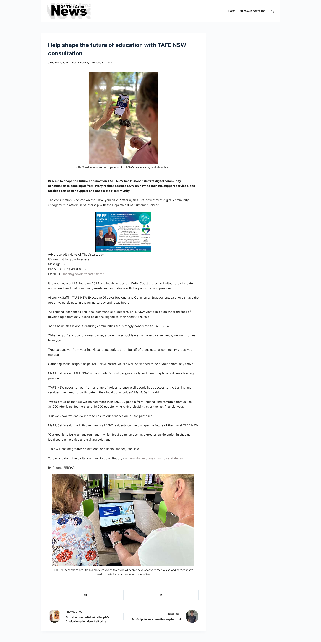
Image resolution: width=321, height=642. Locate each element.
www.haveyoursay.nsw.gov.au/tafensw (156, 458)
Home (231, 11)
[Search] (272, 11)
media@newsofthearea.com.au (84, 274)
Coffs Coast (80, 62)
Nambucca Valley (101, 62)
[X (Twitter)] (161, 595)
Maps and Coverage (252, 11)
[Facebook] (86, 595)
